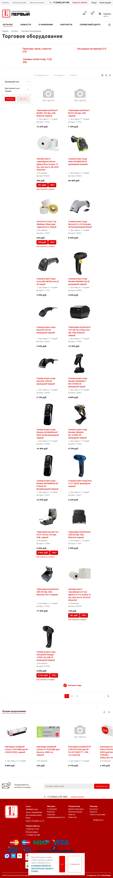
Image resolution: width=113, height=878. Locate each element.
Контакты (94, 809)
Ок (62, 864)
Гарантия (93, 812)
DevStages (106, 875)
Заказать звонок (79, 2)
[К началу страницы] (100, 776)
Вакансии (51, 812)
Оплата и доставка (97, 814)
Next (109, 712)
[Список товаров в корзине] (105, 16)
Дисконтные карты (76, 809)
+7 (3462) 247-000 (61, 2)
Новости (71, 814)
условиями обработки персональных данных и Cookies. (42, 868)
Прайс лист (72, 817)
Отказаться (75, 864)
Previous (104, 712)
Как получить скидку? (46, 189)
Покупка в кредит (75, 812)
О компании (52, 809)
